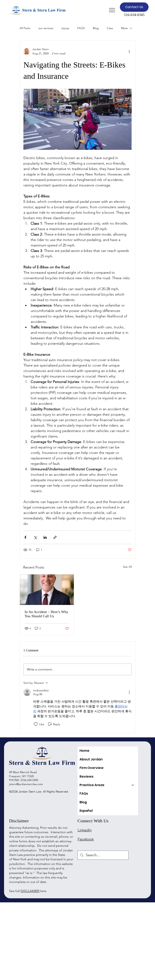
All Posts (25, 28)
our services (45, 28)
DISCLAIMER (30, 891)
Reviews (86, 776)
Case (110, 28)
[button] (134, 7)
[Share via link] (55, 537)
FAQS (81, 28)
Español (86, 810)
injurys (65, 28)
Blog (96, 28)
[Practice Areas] (133, 785)
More (124, 28)
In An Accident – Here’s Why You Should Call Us (46, 614)
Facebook (86, 839)
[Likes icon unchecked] (35, 724)
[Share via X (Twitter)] (35, 537)
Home (84, 750)
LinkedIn (85, 830)
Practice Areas (92, 785)
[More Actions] (129, 692)
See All (127, 567)
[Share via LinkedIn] (45, 537)
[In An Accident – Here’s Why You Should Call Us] (47, 589)
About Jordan (91, 759)
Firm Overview (92, 767)
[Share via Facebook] (25, 537)
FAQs (84, 793)
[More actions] (129, 51)
